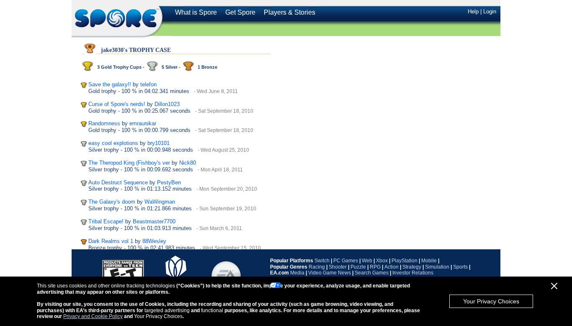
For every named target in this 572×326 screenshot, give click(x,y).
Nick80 (187, 163)
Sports (460, 267)
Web (367, 261)
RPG (375, 267)
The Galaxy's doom (111, 202)
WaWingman (159, 202)
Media (297, 273)
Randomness (104, 123)
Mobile (429, 261)
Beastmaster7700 (154, 221)
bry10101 (158, 143)
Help (473, 11)
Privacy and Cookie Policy (93, 316)
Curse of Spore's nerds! (116, 104)
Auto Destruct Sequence (118, 182)
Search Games (372, 273)
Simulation (437, 267)
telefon (148, 84)
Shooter (338, 267)
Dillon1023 (167, 104)
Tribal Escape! (106, 221)
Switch (322, 261)
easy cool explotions (113, 143)
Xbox (382, 261)
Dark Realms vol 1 (110, 241)
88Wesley (154, 241)
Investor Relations (412, 273)
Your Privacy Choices (491, 301)
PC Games (345, 261)
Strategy (411, 267)
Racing (317, 267)
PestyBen (169, 182)
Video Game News (329, 273)
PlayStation (404, 261)
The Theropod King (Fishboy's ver (129, 163)
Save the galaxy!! (109, 84)
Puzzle (358, 267)
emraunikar (142, 123)
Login (489, 11)
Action (391, 267)
